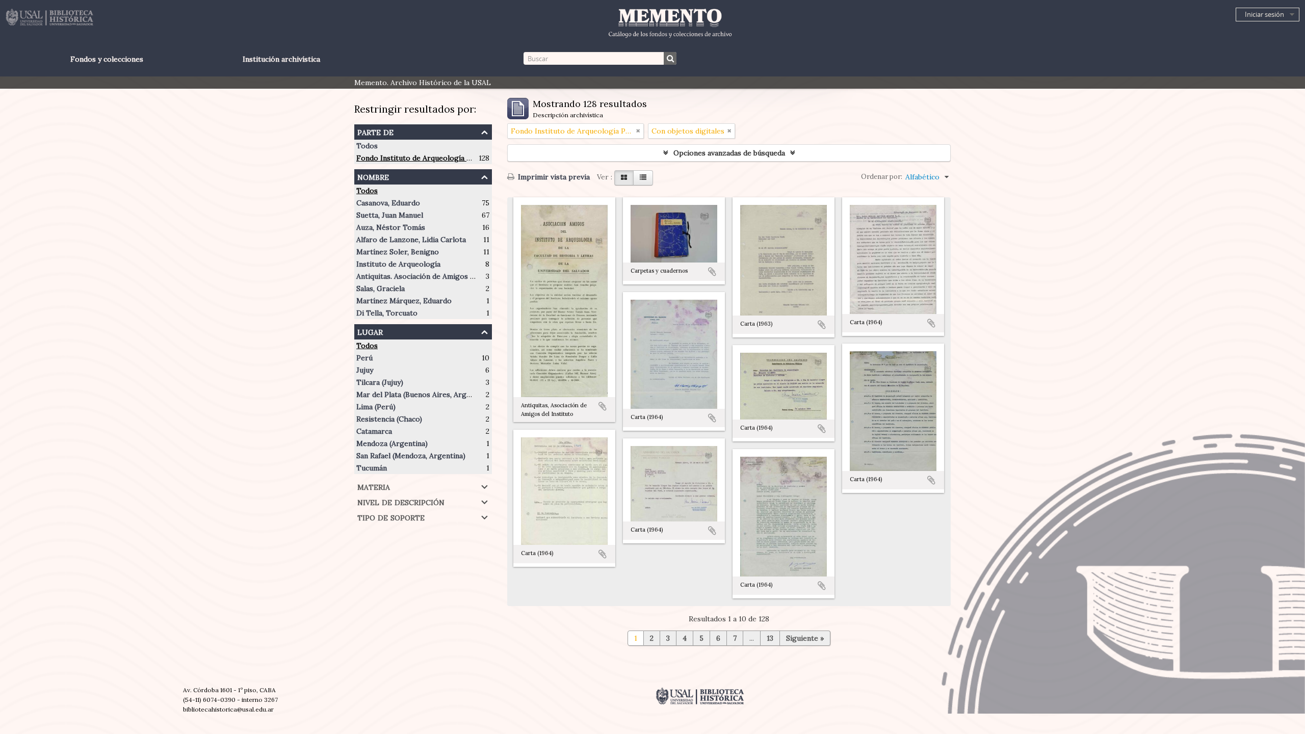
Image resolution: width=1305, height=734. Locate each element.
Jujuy (364, 370)
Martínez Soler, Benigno (397, 251)
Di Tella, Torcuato (386, 313)
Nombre (373, 176)
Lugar (370, 331)
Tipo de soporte (391, 516)
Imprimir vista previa (553, 176)
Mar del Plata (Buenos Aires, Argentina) (423, 394)
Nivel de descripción (401, 501)
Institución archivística (281, 59)
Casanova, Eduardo (388, 202)
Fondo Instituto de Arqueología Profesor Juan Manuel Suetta (460, 158)
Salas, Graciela (380, 288)
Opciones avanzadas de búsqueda (729, 153)
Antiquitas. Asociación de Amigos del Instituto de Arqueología (461, 276)
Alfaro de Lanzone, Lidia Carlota (411, 239)
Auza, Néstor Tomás (390, 227)
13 (770, 638)
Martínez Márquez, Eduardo (404, 300)
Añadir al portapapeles (602, 406)
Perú (364, 357)
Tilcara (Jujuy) (379, 382)
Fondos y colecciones (106, 59)
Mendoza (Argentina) (392, 443)
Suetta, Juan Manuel (389, 215)
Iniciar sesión (1264, 14)
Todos (367, 145)
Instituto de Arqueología (398, 264)
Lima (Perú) (376, 406)
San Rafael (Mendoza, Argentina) (410, 455)
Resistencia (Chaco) (389, 419)
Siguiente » (805, 638)
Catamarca (374, 431)
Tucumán (371, 468)
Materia (373, 486)
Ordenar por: (881, 176)
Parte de (375, 131)
